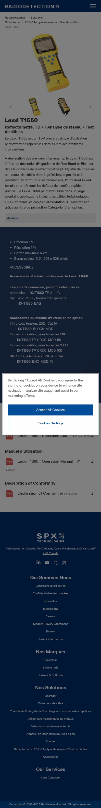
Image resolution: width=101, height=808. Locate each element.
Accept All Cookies (50, 410)
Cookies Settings (50, 423)
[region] (50, 404)
